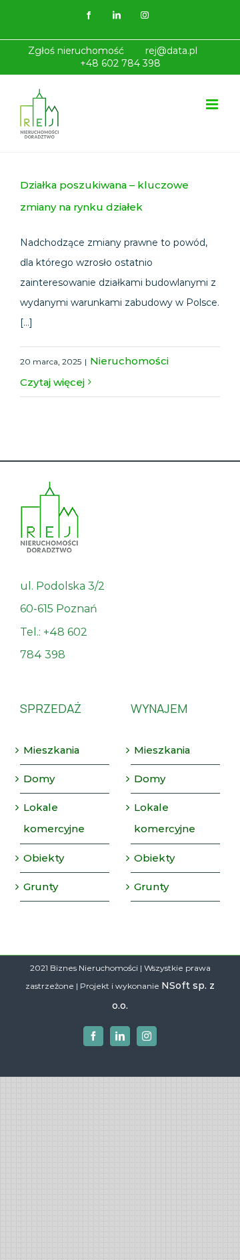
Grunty (40, 886)
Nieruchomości (129, 360)
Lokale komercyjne (54, 818)
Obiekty (43, 858)
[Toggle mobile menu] (213, 104)
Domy (39, 778)
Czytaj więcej (52, 382)
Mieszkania (51, 750)
